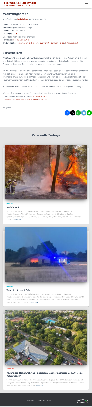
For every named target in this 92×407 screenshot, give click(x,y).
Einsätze (9, 203)
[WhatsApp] (78, 112)
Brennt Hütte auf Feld (18, 290)
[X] (72, 112)
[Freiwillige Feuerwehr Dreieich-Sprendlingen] (21, 4)
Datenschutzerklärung (44, 400)
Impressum (31, 400)
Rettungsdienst (71, 43)
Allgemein (10, 369)
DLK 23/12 (24, 40)
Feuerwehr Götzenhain (48, 43)
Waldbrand (12, 207)
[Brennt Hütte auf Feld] (46, 255)
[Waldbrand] (46, 172)
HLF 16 (16, 40)
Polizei (61, 43)
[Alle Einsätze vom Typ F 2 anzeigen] (17, 34)
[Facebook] (67, 112)
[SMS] (89, 112)
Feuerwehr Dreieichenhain (27, 43)
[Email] (83, 112)
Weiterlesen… (17, 219)
